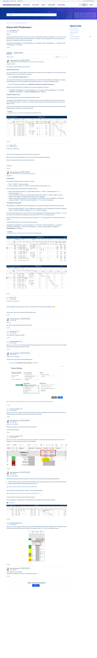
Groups (71, 34)
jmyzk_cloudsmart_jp (14, 60)
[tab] (9, 53)
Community (6, 1)
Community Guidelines (75, 38)
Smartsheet (11, 502)
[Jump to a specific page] (66, 57)
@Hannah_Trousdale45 (13, 356)
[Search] (80, 5)
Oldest (11, 57)
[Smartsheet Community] (11, 5)
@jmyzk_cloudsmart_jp (13, 149)
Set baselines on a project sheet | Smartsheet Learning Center (24, 493)
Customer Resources (74, 30)
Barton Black (13, 30)
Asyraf (11, 145)
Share (8, 47)
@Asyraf (10, 175)
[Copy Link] (16, 32)
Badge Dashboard (74, 32)
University (20, 1)
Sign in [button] (35, 585)
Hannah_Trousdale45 (14, 341)
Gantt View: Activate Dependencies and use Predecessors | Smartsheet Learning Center (30, 401)
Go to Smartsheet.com (88, 1)
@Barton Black (11, 64)
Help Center (13, 1)
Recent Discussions (74, 28)
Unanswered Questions (80, 36)
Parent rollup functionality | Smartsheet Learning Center (22, 486)
